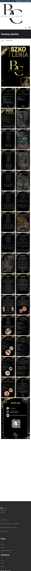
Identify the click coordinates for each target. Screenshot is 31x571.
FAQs (2, 563)
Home (2, 40)
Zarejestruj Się (19, 1)
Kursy (2, 560)
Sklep (2, 544)
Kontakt (3, 566)
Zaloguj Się (27, 1)
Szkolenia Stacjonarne (6, 550)
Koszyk (2, 547)
